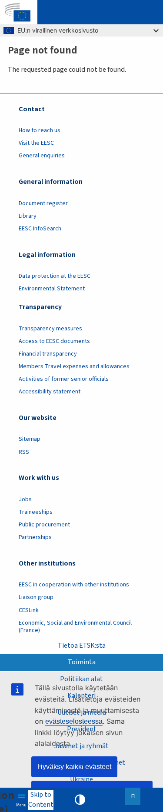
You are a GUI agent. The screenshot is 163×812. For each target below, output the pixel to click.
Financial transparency (48, 353)
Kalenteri (81, 695)
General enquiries (42, 155)
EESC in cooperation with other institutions (74, 584)
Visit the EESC (36, 143)
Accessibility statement (49, 391)
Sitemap (29, 439)
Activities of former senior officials (64, 379)
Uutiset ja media (81, 712)
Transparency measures (50, 328)
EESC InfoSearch (40, 228)
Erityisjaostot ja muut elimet (81, 762)
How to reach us (39, 130)
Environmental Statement (52, 288)
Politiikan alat (81, 679)
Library (28, 216)
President (81, 729)
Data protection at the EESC (54, 276)
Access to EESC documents (54, 341)
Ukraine (81, 779)
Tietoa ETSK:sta (82, 645)
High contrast (80, 799)
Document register (43, 203)
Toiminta (82, 662)
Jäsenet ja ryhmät (81, 746)
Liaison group (36, 597)
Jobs (25, 499)
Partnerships (35, 537)
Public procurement (44, 524)
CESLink (29, 610)
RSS (24, 452)
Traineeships (36, 512)
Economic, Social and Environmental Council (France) (75, 627)
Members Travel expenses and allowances (74, 366)
